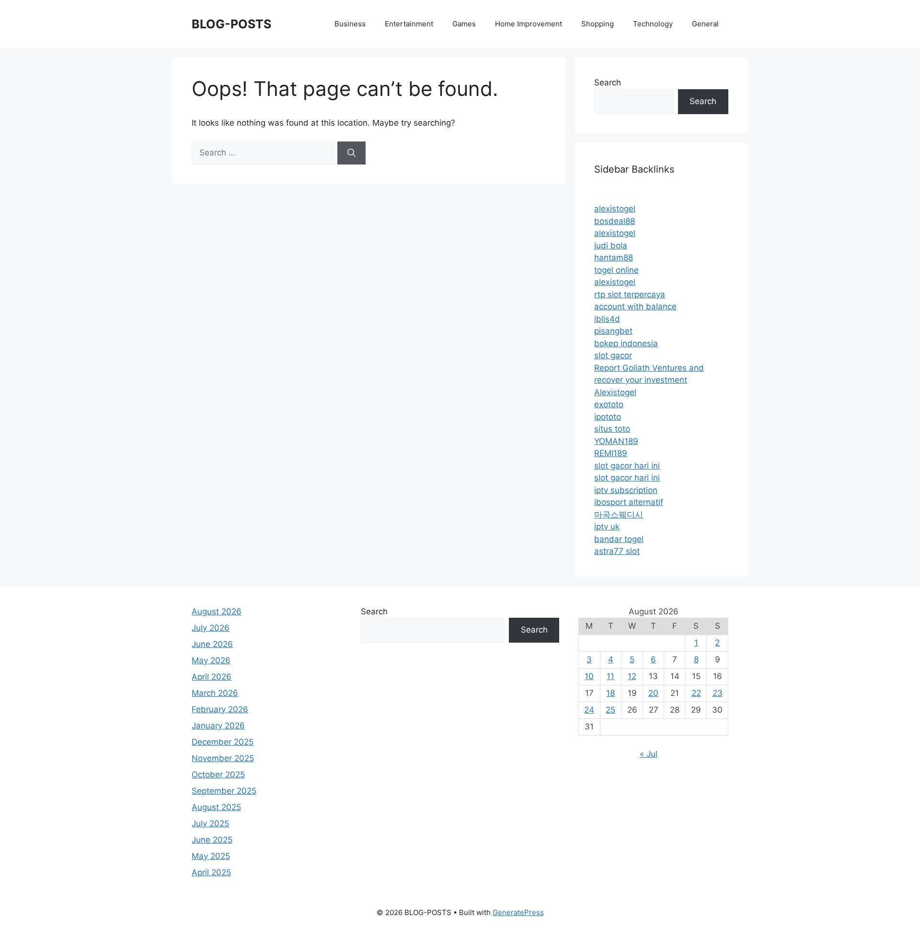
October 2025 (218, 774)
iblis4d (607, 319)
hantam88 (613, 257)
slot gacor (613, 355)
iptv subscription (625, 490)
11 (610, 676)
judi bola (610, 245)
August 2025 (216, 807)
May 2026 (211, 660)
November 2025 (223, 758)
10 (589, 676)
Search (607, 82)
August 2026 (217, 611)
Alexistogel (615, 392)
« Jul (648, 754)
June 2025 (212, 840)
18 (610, 693)
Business (350, 23)
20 (653, 693)
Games (464, 23)
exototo (608, 404)
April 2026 (211, 676)
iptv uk (607, 526)
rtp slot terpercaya (629, 294)
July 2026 (211, 628)
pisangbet (613, 331)
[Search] (351, 152)
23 (718, 693)
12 (632, 676)
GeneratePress (518, 912)
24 (589, 710)
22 (696, 693)
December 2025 (222, 742)
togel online (616, 270)
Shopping (597, 23)
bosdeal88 (614, 221)
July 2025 (210, 823)
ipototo (607, 417)
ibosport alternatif (628, 502)
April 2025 (211, 872)
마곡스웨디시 (618, 514)
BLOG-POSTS (231, 24)
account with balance (635, 306)
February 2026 (220, 709)
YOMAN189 (616, 441)
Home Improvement (528, 23)
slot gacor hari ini (627, 465)
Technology (653, 23)
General (705, 23)
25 (610, 710)
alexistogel (614, 208)
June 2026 (212, 644)
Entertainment (409, 23)
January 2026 (218, 725)
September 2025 (224, 791)
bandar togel (619, 539)
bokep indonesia (626, 343)
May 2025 (211, 856)
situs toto (612, 429)
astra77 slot (617, 551)
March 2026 (215, 693)
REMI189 (610, 453)
